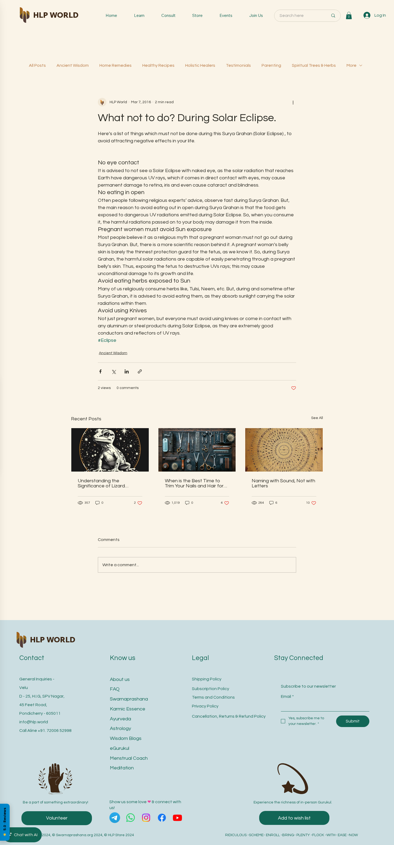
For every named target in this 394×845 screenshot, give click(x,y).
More (351, 65)
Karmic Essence (127, 708)
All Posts (37, 65)
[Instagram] (146, 817)
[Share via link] (139, 371)
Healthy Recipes (158, 65)
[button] (349, 15)
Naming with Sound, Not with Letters (283, 483)
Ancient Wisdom (73, 65)
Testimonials (238, 65)
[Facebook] (162, 817)
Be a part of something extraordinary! (55, 802)
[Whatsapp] (130, 817)
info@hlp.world (33, 722)
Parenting (271, 65)
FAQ (115, 689)
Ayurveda (120, 718)
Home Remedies (115, 65)
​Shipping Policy (206, 679)
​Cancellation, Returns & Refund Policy (229, 716)
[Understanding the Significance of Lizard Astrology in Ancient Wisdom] (110, 450)
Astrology (120, 728)
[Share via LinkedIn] (126, 371)
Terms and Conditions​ (213, 697)
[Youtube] (177, 817)
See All (317, 418)
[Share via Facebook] (100, 371)
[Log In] (367, 15)
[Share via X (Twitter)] (113, 371)
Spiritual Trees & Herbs (314, 65)
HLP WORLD (56, 15)
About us (120, 679)
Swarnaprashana (129, 699)
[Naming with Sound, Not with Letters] (284, 450)
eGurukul (119, 748)
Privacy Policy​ (205, 706)
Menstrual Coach (129, 758)
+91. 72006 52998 (55, 730)
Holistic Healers (200, 65)
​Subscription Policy (210, 689)
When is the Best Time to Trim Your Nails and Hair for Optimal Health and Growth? (196, 483)
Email (287, 696)
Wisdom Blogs (126, 738)
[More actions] (293, 102)
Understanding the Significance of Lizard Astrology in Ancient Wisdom (109, 483)
